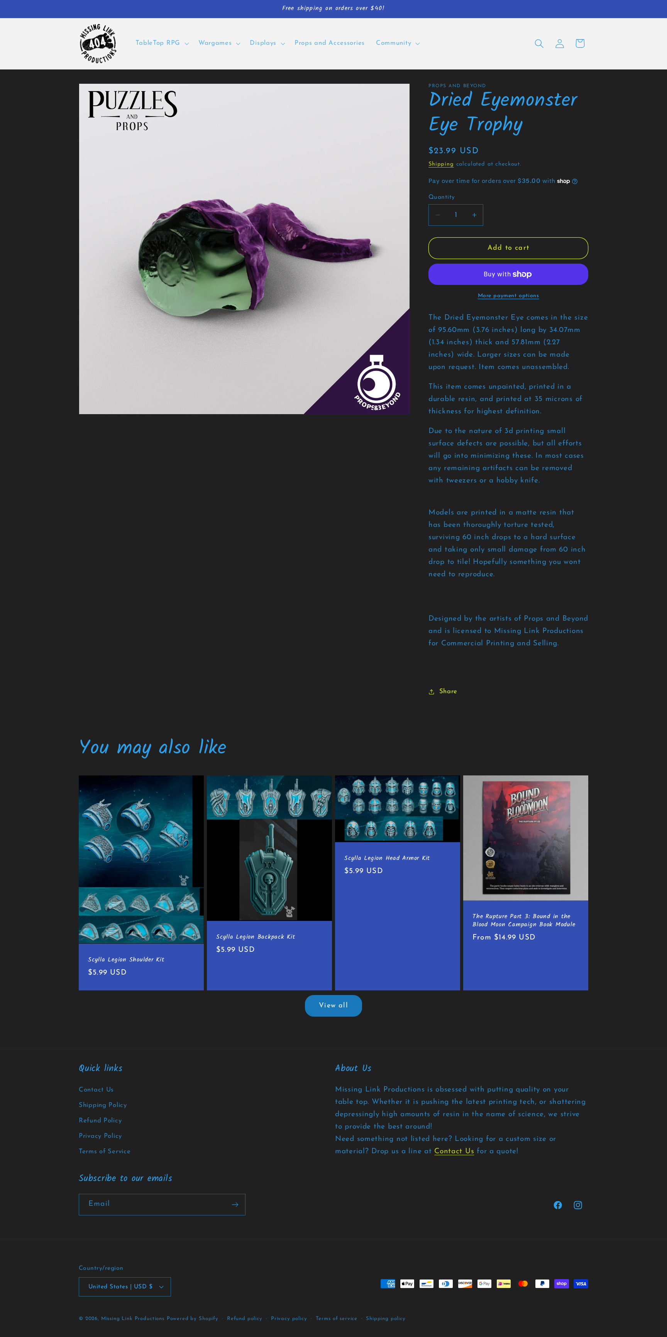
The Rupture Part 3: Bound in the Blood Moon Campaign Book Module (523, 921)
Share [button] (448, 691)
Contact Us (96, 1090)
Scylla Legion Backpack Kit (255, 937)
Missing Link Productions (132, 1318)
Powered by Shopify (192, 1318)
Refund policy (244, 1318)
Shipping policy (386, 1318)
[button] (161, 43)
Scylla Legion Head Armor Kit (387, 859)
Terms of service (336, 1318)
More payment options (508, 296)
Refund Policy (100, 1120)
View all (333, 1005)
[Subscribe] (235, 1204)
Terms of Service (105, 1151)
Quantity (441, 197)
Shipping (441, 164)
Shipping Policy (103, 1105)
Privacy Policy (100, 1136)
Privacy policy (289, 1318)
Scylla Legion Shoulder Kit (126, 960)
